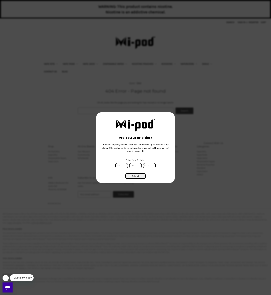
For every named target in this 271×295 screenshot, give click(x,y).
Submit (135, 176)
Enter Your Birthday (135, 160)
